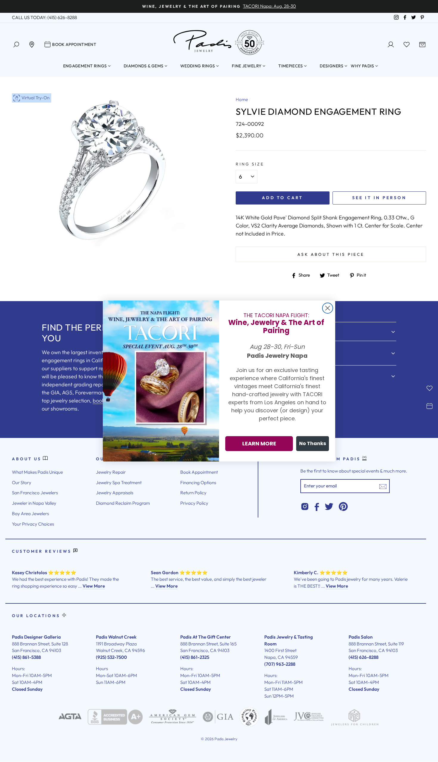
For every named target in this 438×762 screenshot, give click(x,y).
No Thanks (312, 443)
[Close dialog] (327, 308)
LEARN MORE (259, 443)
